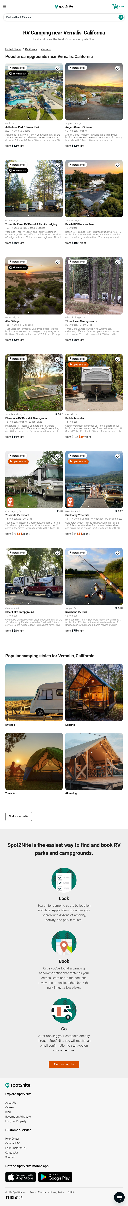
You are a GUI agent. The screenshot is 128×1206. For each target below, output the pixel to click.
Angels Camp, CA (74, 123)
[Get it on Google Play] (55, 1178)
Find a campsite (18, 816)
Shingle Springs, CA (15, 414)
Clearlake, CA (12, 608)
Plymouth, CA (12, 317)
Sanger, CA (71, 608)
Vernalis (45, 49)
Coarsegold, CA (13, 511)
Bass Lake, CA (72, 511)
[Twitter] (17, 1198)
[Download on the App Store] (21, 1177)
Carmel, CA (71, 414)
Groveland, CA (12, 220)
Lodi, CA (9, 123)
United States (13, 49)
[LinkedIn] (12, 1198)
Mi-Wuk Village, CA (75, 317)
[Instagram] (21, 1198)
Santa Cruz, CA (73, 220)
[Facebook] (7, 1198)
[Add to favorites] (57, 68)
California (31, 49)
